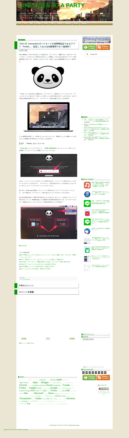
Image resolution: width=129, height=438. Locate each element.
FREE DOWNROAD (51, 148)
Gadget (59, 23)
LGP (105, 385)
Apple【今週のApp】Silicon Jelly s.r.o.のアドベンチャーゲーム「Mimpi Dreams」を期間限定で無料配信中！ (96, 129)
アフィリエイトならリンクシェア (95, 367)
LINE (46, 23)
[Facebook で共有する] (26, 50)
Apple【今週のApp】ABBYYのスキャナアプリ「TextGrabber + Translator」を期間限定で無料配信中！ (96, 138)
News (76, 23)
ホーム (48, 338)
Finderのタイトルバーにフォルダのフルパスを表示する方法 (38, 264)
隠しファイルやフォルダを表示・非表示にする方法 (35, 269)
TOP (19, 23)
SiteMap (84, 23)
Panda (36, 59)
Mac (31, 23)
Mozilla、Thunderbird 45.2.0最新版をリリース (96, 124)
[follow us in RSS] (103, 49)
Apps (52, 23)
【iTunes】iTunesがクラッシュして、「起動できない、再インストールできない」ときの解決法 (101, 193)
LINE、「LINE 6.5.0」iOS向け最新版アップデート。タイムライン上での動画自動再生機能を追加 (96, 120)
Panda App (23, 148)
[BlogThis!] (22, 50)
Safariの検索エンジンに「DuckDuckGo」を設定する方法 (37, 266)
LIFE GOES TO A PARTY (52, 5)
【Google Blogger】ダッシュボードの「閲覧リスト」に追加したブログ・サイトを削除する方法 (101, 239)
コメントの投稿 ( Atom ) (28, 343)
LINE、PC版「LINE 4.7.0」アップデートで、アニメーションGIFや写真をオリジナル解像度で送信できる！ (96, 134)
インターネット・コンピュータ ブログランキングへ (104, 393)
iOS (25, 23)
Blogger (68, 23)
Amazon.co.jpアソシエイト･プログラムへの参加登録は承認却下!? (100, 266)
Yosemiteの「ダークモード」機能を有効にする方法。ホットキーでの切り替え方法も (45, 262)
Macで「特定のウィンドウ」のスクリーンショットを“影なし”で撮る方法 (41, 259)
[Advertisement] (65, 30)
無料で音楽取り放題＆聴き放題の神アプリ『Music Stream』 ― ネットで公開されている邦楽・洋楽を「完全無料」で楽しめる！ (101, 184)
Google (38, 23)
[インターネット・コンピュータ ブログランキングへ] (103, 389)
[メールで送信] (20, 50)
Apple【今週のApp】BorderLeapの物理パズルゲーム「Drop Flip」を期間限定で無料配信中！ (101, 248)
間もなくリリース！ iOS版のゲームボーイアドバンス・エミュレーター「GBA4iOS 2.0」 (101, 257)
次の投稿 (24, 338)
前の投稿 (72, 338)
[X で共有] (24, 50)
